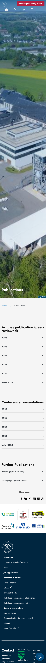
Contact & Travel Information (16, 562)
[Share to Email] (38, 499)
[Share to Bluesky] (25, 499)
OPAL (6, 587)
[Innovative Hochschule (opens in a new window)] (8, 526)
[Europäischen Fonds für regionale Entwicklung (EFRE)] (38, 526)
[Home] (4, 4)
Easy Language (10, 613)
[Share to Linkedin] (34, 499)
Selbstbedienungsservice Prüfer (17, 602)
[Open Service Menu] (40, 657)
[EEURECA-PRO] (22, 526)
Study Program (10, 582)
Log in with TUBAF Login (15, 628)
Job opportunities (11, 572)
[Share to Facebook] (21, 499)
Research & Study (12, 577)
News (6, 567)
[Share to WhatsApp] (30, 499)
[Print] (42, 499)
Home (4, 305)
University (8, 557)
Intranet (7, 623)
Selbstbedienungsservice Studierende (19, 597)
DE (24, 10)
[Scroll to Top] (40, 646)
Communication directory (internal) (18, 618)
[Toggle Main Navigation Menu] (41, 10)
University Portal (10, 592)
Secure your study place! (30, 3)
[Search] (32, 10)
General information (13, 607)
